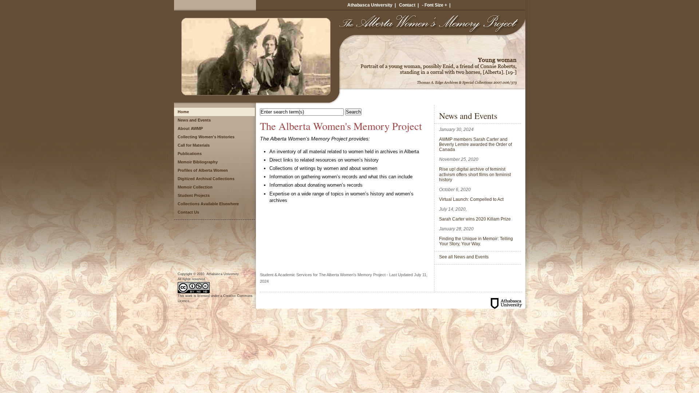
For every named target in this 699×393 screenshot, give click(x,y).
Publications (190, 153)
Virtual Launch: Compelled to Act (471, 199)
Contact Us (188, 212)
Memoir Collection (195, 187)
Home (183, 112)
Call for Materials (194, 145)
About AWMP (190, 128)
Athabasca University (369, 5)
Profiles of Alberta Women (203, 170)
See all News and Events (464, 256)
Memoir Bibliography (198, 162)
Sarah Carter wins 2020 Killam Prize (475, 219)
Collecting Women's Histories (206, 137)
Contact (407, 5)
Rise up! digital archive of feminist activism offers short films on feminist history (475, 174)
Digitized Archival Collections (206, 178)
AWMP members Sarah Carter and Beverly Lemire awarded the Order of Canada (475, 144)
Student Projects (194, 195)
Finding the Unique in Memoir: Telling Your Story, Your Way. (476, 241)
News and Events (194, 120)
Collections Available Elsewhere (208, 204)
